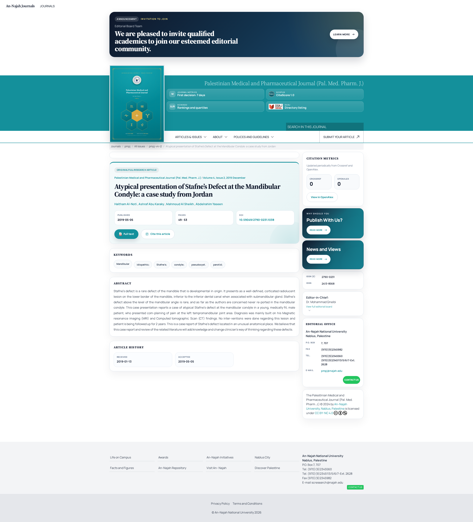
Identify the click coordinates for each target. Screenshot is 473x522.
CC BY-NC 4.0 (324, 413)
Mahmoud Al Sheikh (180, 204)
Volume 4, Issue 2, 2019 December (224, 177)
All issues (139, 146)
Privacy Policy (220, 503)
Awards (163, 457)
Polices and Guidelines (251, 137)
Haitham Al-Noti (125, 204)
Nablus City (262, 457)
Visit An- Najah (217, 468)
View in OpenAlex (322, 197)
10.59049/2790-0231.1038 (256, 220)
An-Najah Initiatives (220, 457)
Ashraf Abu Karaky (151, 204)
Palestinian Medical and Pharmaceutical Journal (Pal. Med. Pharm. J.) (157, 177)
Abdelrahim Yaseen (209, 204)
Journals (47, 6)
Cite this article (160, 234)
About (218, 137)
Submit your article (339, 137)
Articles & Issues (188, 137)
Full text (129, 234)
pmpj (127, 146)
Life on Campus (120, 457)
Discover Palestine (267, 468)
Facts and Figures (122, 468)
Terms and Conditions (247, 503)
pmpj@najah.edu (331, 371)
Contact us (351, 379)
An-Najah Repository (172, 468)
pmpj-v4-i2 (155, 146)
